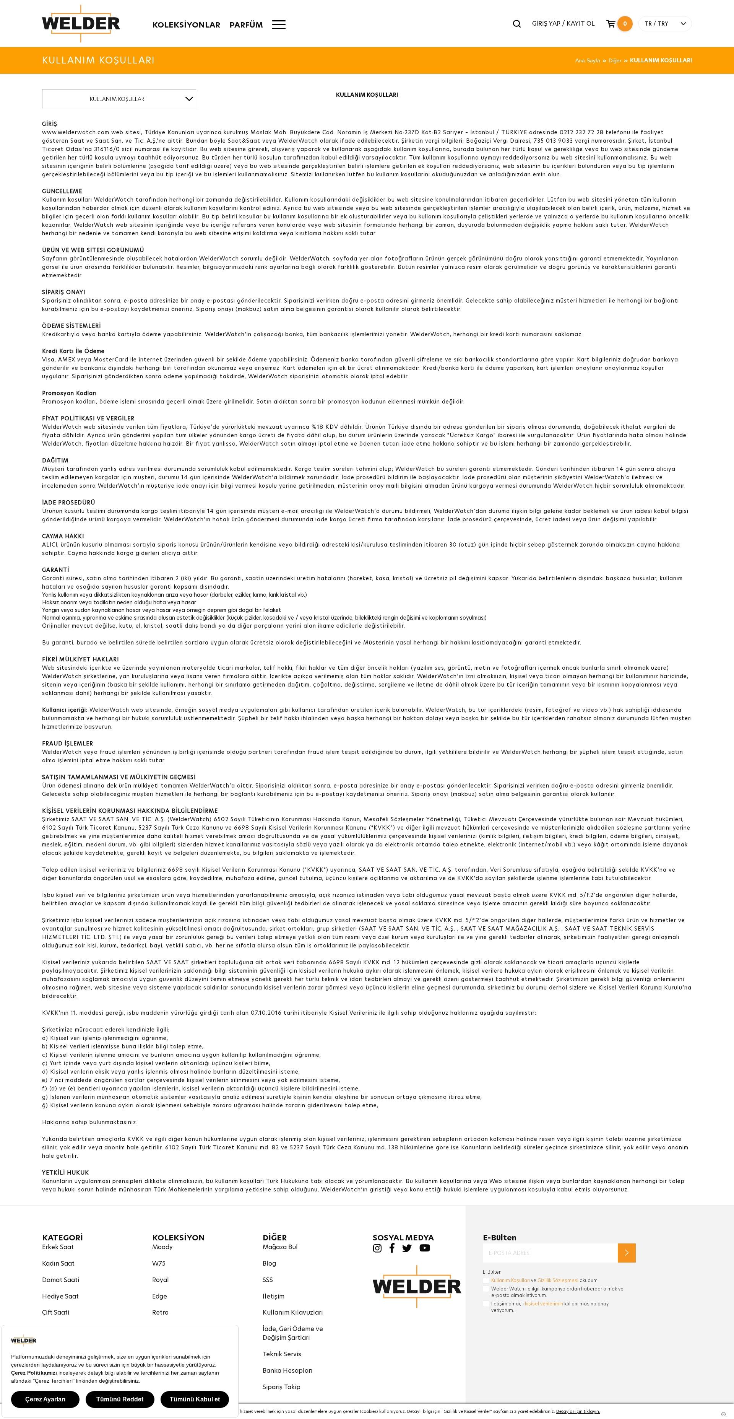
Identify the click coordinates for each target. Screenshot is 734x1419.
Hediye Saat (60, 1296)
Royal (160, 1280)
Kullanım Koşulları (510, 1280)
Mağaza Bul (280, 1247)
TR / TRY (656, 24)
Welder (81, 23)
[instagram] (377, 1250)
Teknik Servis (282, 1354)
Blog (269, 1263)
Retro (160, 1312)
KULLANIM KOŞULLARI (661, 60)
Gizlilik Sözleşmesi (558, 1280)
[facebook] (392, 1251)
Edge (159, 1296)
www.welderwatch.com (75, 132)
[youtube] (424, 1249)
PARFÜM (246, 25)
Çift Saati (55, 1312)
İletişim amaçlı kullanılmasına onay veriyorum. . (550, 1306)
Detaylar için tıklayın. (578, 1411)
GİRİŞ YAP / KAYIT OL (563, 23)
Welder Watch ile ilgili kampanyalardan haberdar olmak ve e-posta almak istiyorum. (557, 1292)
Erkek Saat (58, 1247)
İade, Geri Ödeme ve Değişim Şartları (293, 1333)
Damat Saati (60, 1280)
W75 (159, 1263)
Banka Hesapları (288, 1370)
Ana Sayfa (587, 60)
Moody (162, 1247)
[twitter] (407, 1250)
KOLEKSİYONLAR (186, 25)
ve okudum (544, 1280)
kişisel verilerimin (544, 1303)
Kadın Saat (58, 1263)
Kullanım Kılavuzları (293, 1312)
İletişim (273, 1296)
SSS (268, 1280)
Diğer (615, 60)
